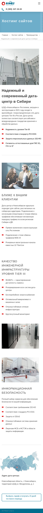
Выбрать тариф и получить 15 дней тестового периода (21, 497)
